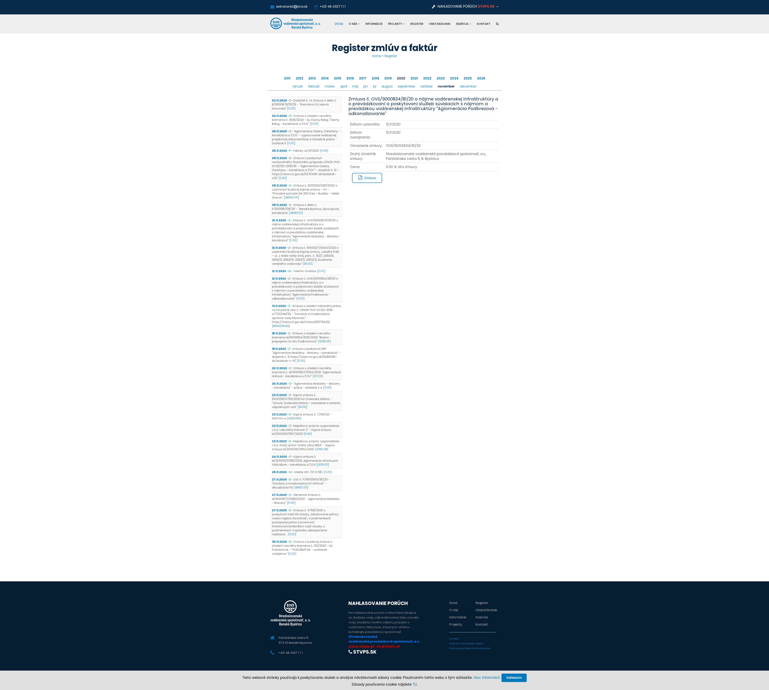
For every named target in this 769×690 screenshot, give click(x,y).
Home (376, 56)
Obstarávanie (439, 24)
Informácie (373, 24)
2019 (388, 78)
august (387, 86)
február (314, 86)
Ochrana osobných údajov (466, 643)
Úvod (339, 24)
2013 (312, 78)
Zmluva (370, 178)
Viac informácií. (486, 677)
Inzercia (462, 24)
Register (416, 24)
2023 (441, 78)
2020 (401, 78)
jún (365, 86)
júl (374, 86)
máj (355, 86)
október (426, 86)
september (406, 86)
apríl (343, 86)
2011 (287, 78)
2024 (454, 78)
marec (330, 86)
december (468, 86)
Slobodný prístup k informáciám (470, 648)
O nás (353, 24)
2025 (468, 78)
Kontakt (483, 24)
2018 (375, 78)
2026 (481, 78)
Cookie (454, 639)
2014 (325, 78)
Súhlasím (514, 677)
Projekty (395, 24)
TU (415, 684)
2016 (350, 78)
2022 (427, 78)
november (446, 86)
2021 (414, 78)
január (298, 86)
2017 (362, 78)
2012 (299, 78)
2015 (337, 78)
